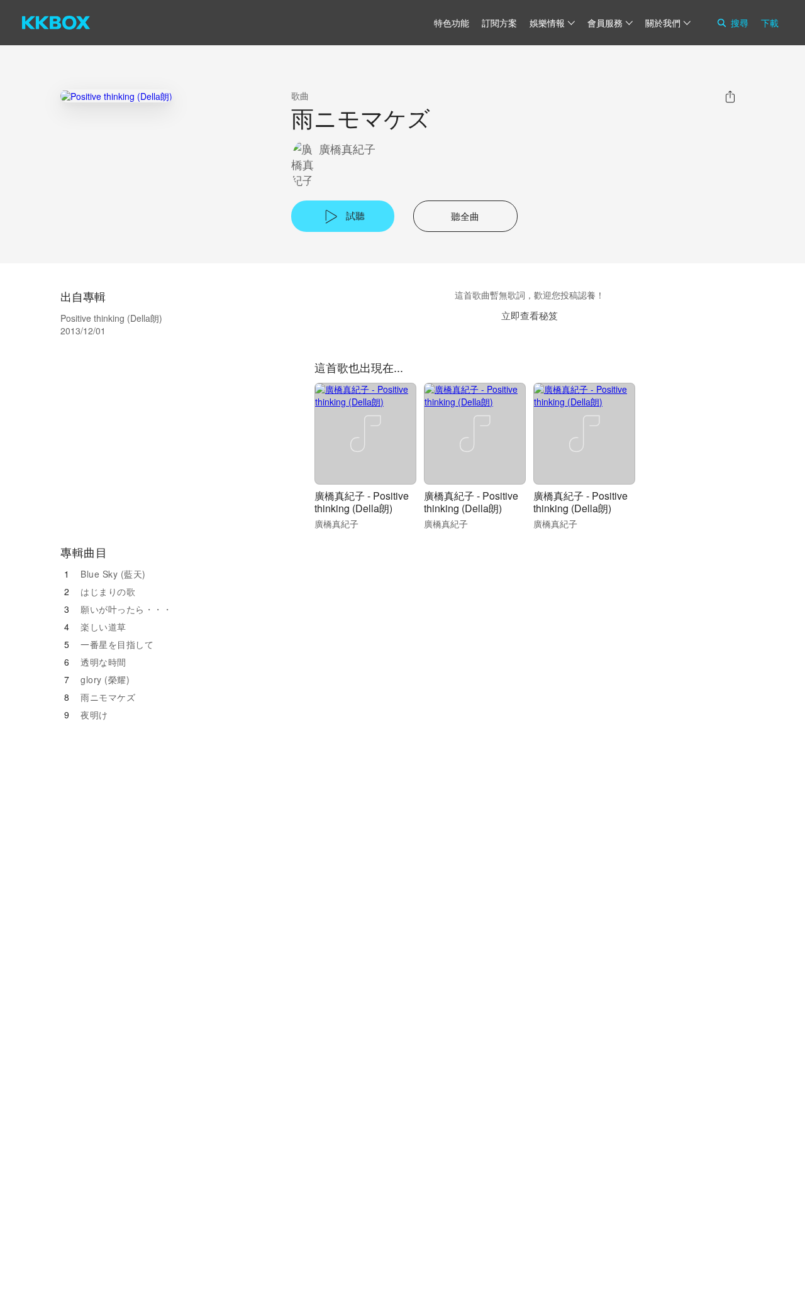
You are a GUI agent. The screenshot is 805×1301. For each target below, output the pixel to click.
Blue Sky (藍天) (113, 574)
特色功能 (451, 22)
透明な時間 (103, 662)
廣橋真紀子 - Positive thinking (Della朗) (361, 501)
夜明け (94, 714)
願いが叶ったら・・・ (126, 609)
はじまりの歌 (107, 591)
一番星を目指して (116, 644)
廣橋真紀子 (347, 148)
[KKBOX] (56, 22)
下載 (770, 22)
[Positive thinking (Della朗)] (116, 95)
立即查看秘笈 (529, 315)
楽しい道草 (103, 626)
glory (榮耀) (105, 679)
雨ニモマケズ (107, 697)
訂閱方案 (499, 22)
